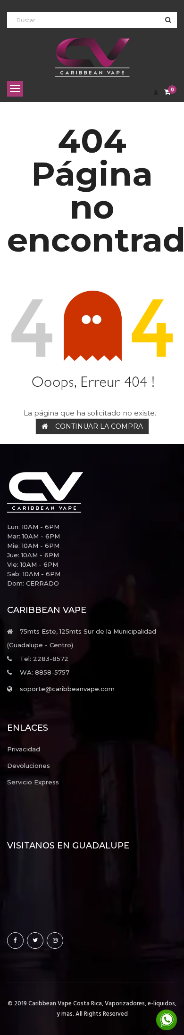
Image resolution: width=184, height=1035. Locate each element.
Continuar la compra (99, 426)
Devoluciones (28, 765)
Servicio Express (33, 782)
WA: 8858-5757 (44, 672)
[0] (167, 92)
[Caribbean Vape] (92, 492)
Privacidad (23, 749)
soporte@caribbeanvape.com (67, 689)
